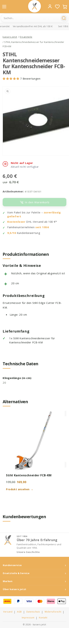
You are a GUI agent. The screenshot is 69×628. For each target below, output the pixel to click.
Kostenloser (16, 221)
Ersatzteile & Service (16, 573)
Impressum (28, 617)
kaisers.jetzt (10, 36)
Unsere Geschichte (28, 552)
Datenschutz (33, 611)
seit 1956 (42, 227)
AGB (19, 611)
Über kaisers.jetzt (14, 589)
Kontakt (43, 617)
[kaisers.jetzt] (34, 6)
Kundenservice (12, 565)
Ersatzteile (26, 36)
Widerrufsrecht (53, 611)
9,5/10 (11, 233)
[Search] (64, 18)
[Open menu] (4, 6)
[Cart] (64, 6)
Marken (8, 581)
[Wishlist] (57, 6)
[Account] (49, 6)
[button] (11, 78)
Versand (7, 611)
